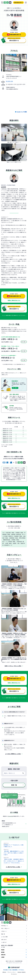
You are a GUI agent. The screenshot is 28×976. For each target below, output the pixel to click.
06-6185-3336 (9, 81)
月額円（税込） (13, 339)
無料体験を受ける (18, 2)
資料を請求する (14, 40)
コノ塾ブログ (4, 942)
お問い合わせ (4, 939)
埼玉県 (2, 950)
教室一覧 (14, 785)
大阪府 (2, 957)
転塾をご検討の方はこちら (14, 300)
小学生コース (3, 931)
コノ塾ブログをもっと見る (13, 867)
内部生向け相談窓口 (21, 972)
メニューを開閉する (25, 2)
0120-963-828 (18, 961)
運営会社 (4, 972)
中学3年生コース (4, 925)
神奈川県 (3, 954)
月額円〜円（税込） (13, 349)
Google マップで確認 (22, 111)
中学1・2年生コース (5, 928)
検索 (23, 773)
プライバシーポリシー (11, 972)
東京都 (2, 952)
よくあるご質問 (4, 936)
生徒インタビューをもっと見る (13, 666)
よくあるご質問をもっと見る (13, 754)
